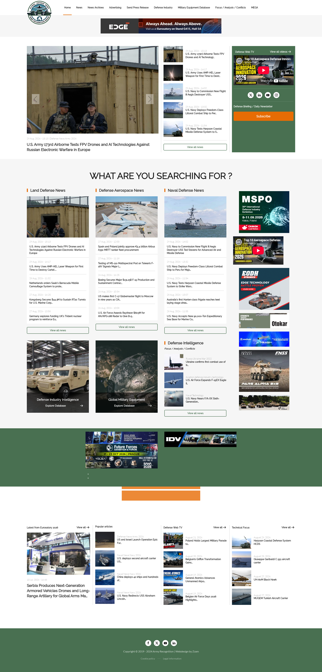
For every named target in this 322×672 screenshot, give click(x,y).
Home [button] (67, 7)
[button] (35, 99)
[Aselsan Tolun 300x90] (264, 338)
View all (81, 527)
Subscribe (263, 116)
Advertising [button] (115, 7)
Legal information (172, 658)
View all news (195, 147)
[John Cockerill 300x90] (264, 402)
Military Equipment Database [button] (194, 7)
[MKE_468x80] (122, 462)
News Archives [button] (96, 7)
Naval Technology (195, 395)
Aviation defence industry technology (205, 377)
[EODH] (264, 288)
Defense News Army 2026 (130, 536)
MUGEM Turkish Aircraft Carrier (271, 598)
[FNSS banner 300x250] (264, 370)
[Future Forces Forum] (122, 449)
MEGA (254, 7)
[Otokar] (264, 320)
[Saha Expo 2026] (122, 437)
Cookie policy (148, 658)
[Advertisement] (161, 488)
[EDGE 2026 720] (161, 25)
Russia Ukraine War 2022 (199, 358)
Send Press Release (138, 7)
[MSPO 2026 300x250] (264, 211)
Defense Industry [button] (163, 7)
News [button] (79, 7)
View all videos (278, 51)
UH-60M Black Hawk (265, 579)
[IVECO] (200, 439)
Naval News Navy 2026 (62, 138)
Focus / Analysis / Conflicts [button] (230, 7)
